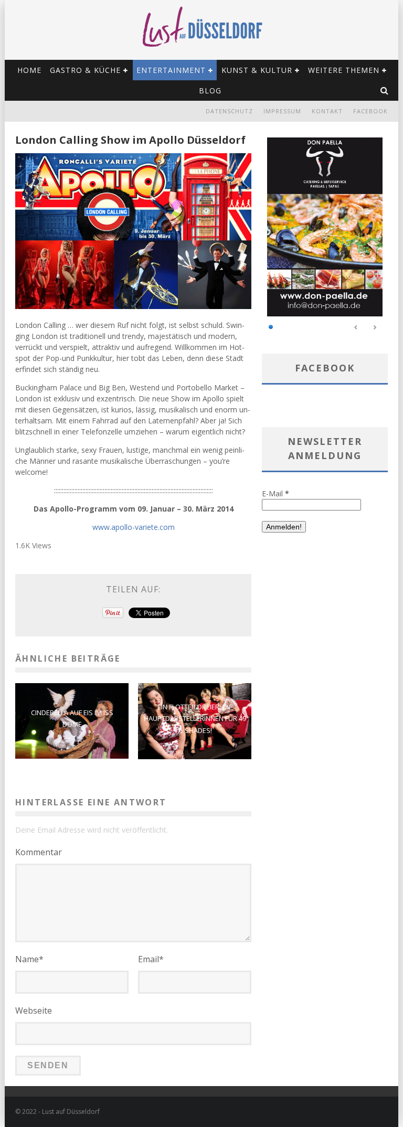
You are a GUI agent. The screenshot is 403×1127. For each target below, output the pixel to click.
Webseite (33, 1010)
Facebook (370, 111)
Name (29, 959)
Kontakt (327, 111)
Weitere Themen (343, 70)
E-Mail (275, 493)
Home (29, 70)
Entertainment (171, 70)
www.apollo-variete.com (133, 527)
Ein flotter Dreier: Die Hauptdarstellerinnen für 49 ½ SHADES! (195, 718)
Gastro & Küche (85, 70)
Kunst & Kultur (256, 70)
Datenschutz (229, 111)
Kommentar (38, 852)
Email (151, 959)
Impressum (282, 111)
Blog (210, 90)
